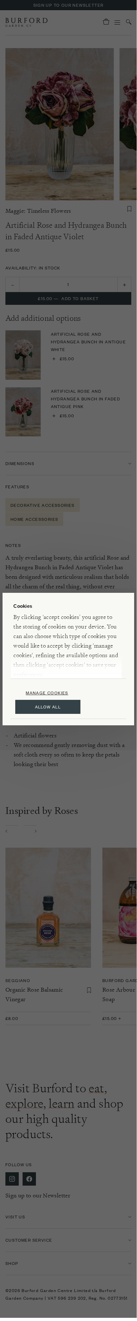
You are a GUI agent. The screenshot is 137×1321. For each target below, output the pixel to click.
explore (24, 1103)
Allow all (48, 707)
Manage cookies (47, 693)
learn (61, 1103)
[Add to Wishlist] (129, 209)
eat (96, 1088)
